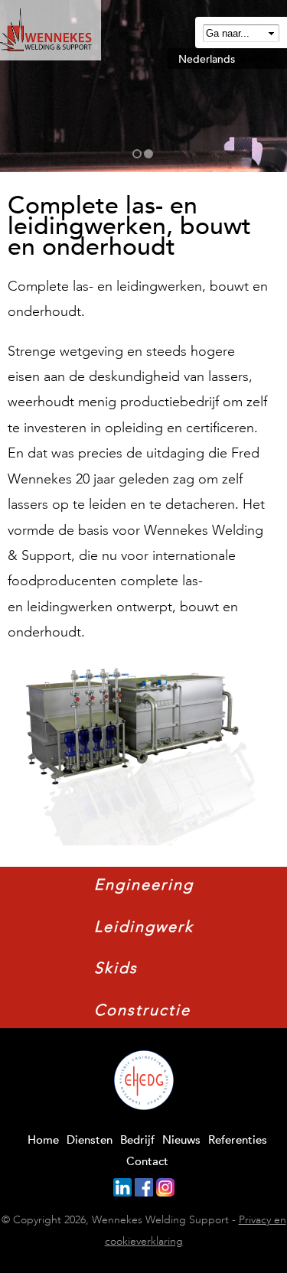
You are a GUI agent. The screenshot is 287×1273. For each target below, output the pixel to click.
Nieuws (181, 1139)
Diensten (90, 1139)
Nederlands (206, 59)
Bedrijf (137, 1139)
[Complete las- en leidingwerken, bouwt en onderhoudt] (134, 831)
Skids (116, 968)
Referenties (237, 1139)
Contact (147, 1161)
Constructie (142, 1010)
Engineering (144, 884)
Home (43, 1139)
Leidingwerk (144, 926)
